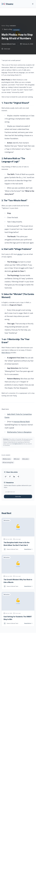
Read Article (27, 549)
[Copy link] (18, 476)
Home (3, 26)
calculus (19, 254)
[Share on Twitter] (5, 476)
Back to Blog (8, 29)
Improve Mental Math (21, 421)
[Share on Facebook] (10, 476)
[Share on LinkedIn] (14, 476)
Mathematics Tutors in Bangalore (19, 432)
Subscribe (18, 496)
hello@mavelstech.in (18, 444)
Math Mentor (6, 352)
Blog (7, 26)
